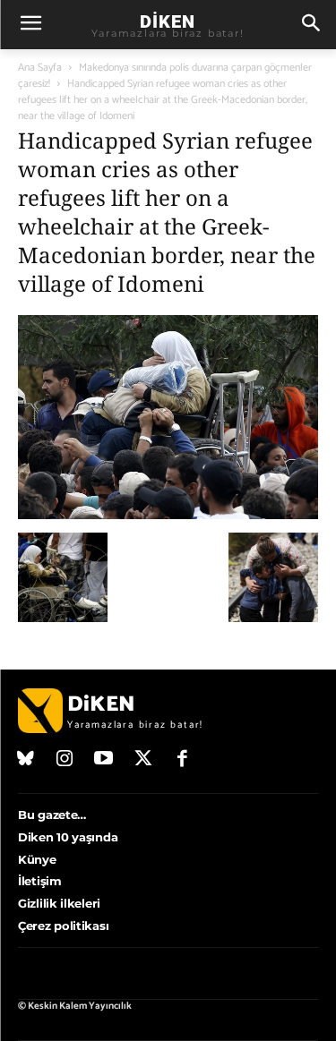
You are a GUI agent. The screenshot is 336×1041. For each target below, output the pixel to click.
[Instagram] (65, 760)
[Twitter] (143, 760)
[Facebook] (182, 760)
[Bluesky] (26, 760)
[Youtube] (104, 760)
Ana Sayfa (40, 67)
